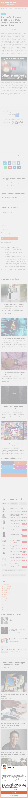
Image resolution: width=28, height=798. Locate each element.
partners (9, 770)
